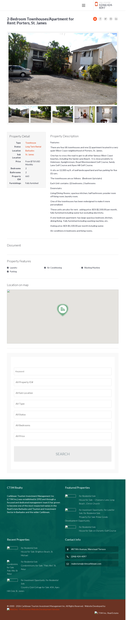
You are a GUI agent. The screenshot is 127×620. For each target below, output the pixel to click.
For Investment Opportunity (91, 510)
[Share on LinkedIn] (116, 19)
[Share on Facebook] (100, 19)
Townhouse (30, 143)
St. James (29, 154)
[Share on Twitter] (105, 19)
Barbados (29, 150)
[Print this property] (95, 19)
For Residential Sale (87, 496)
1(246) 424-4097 (106, 7)
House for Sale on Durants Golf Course (97, 530)
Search (63, 454)
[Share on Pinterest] (111, 19)
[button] (11, 68)
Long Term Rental (33, 146)
